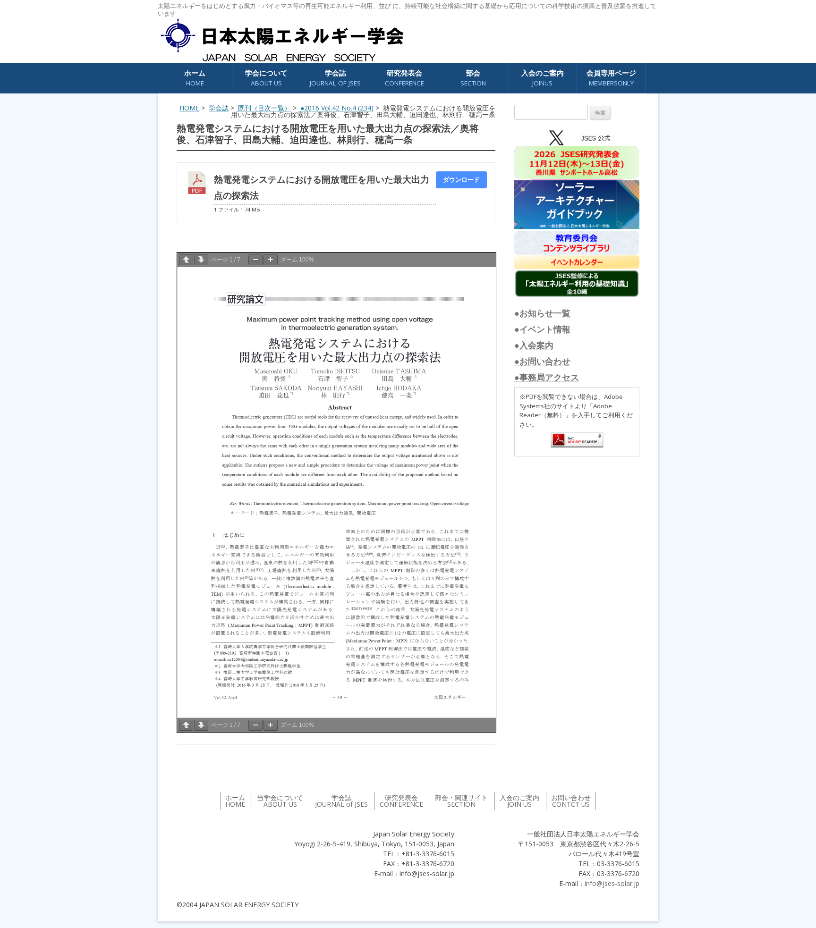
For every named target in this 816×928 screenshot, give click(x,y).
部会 (473, 77)
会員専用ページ (611, 77)
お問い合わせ (571, 801)
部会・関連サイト (461, 801)
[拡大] (271, 259)
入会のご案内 (542, 77)
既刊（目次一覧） (263, 107)
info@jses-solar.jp (612, 883)
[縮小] (255, 259)
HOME (189, 107)
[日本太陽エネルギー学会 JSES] (282, 40)
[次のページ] (201, 259)
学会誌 (219, 107)
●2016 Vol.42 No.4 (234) (336, 107)
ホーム (194, 77)
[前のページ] (186, 259)
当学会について (280, 801)
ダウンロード (461, 179)
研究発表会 (404, 77)
